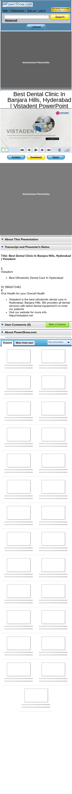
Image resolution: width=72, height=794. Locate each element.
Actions (16, 157)
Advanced (11, 20)
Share (55, 157)
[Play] (36, 150)
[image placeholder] (18, 356)
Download (36, 157)
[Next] (42, 150)
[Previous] (29, 150)
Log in (41, 10)
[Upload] (36, 27)
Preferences (17, 10)
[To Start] (22, 150)
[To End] (49, 150)
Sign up (31, 10)
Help (5, 10)
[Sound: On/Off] (60, 150)
